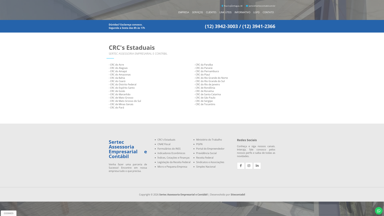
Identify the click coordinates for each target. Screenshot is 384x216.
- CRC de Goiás (117, 91)
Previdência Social (206, 153)
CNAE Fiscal (164, 144)
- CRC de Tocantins (204, 104)
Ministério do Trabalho (209, 139)
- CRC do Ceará (117, 81)
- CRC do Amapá (118, 71)
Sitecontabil (238, 194)
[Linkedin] (257, 165)
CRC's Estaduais (166, 139)
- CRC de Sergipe (203, 101)
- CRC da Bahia (117, 78)
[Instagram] (249, 165)
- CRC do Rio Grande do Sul (209, 81)
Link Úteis (225, 12)
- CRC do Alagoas (118, 68)
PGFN (199, 144)
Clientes (211, 12)
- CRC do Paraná (203, 68)
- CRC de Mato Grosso (121, 97)
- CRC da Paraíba (203, 64)
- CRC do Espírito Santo (122, 87)
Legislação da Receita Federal (174, 162)
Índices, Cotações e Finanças (174, 157)
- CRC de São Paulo (204, 97)
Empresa (183, 12)
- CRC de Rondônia (204, 87)
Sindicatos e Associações (210, 162)
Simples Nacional (206, 166)
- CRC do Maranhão (119, 94)
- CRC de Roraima (204, 91)
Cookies (8, 213)
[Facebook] (241, 165)
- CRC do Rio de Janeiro (207, 84)
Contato (268, 12)
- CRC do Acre (116, 64)
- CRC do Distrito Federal (122, 84)
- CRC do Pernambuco (206, 71)
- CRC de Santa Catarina (207, 94)
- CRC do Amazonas (120, 74)
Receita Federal (204, 157)
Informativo (242, 12)
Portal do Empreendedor (210, 148)
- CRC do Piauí (202, 74)
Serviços (197, 12)
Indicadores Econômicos (171, 153)
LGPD (256, 12)
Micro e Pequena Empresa (172, 166)
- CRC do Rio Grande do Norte (211, 78)
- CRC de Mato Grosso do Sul (125, 101)
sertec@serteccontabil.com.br (261, 5)
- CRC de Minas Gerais (121, 104)
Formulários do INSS (169, 148)
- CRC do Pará (116, 107)
